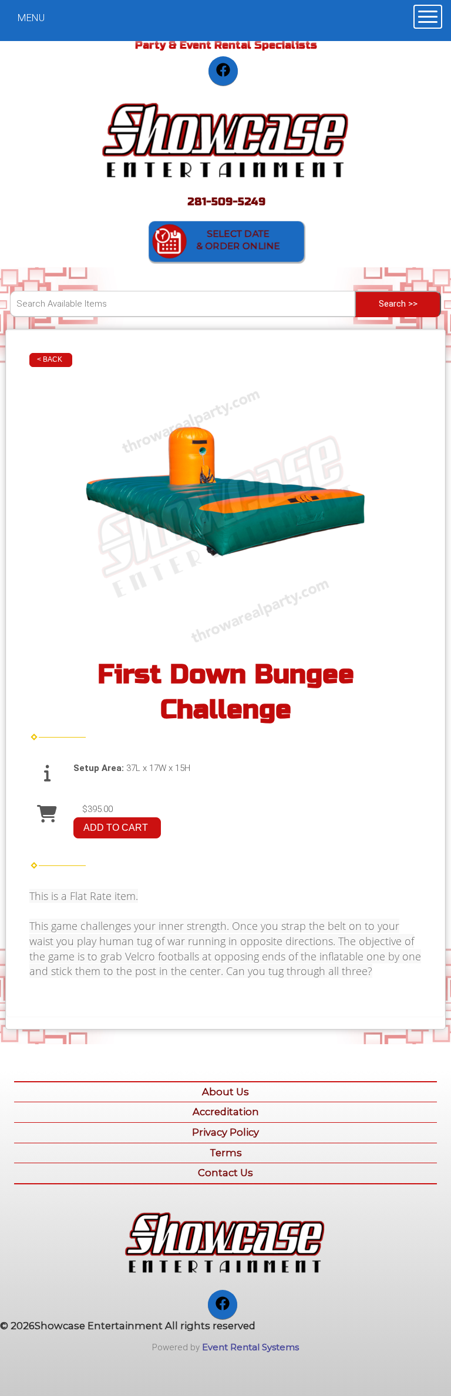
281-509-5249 (226, 201)
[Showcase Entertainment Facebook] (223, 71)
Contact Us (225, 1172)
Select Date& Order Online (238, 240)
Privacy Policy (225, 1132)
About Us (225, 1092)
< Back (49, 359)
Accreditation (226, 1112)
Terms (226, 1153)
